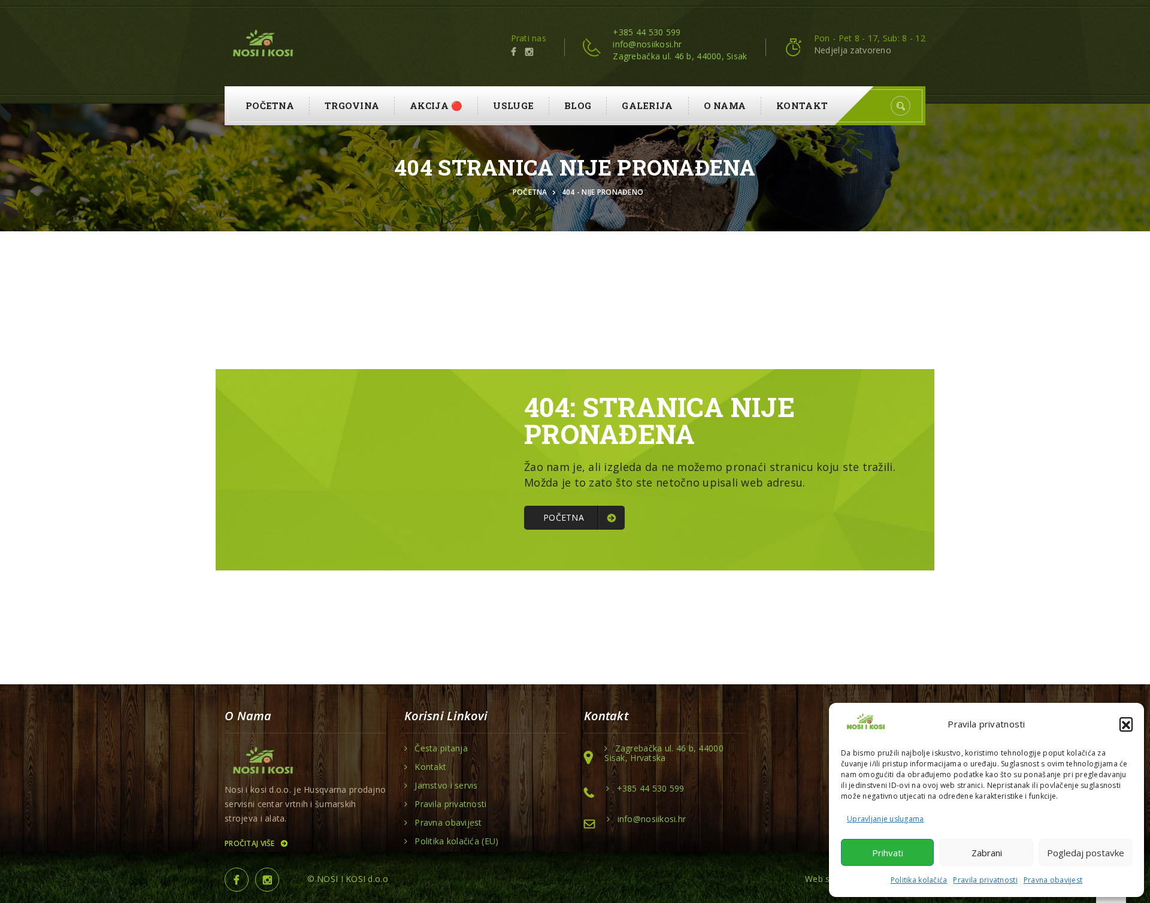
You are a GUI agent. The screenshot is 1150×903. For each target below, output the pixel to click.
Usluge (513, 105)
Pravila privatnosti (985, 880)
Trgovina (352, 105)
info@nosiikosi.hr (647, 44)
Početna (270, 105)
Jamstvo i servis (445, 785)
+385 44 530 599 (646, 32)
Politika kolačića (919, 880)
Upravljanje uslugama (885, 819)
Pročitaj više (251, 843)
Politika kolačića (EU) (456, 841)
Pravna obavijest (1053, 880)
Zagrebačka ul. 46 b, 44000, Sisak (680, 56)
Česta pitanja (441, 748)
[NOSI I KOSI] (262, 44)
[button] (1126, 724)
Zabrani (987, 853)
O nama (725, 105)
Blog (577, 105)
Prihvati (887, 853)
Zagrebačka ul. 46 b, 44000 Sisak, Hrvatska (664, 753)
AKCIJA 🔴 (436, 105)
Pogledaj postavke (1085, 853)
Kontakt (802, 105)
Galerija (647, 105)
